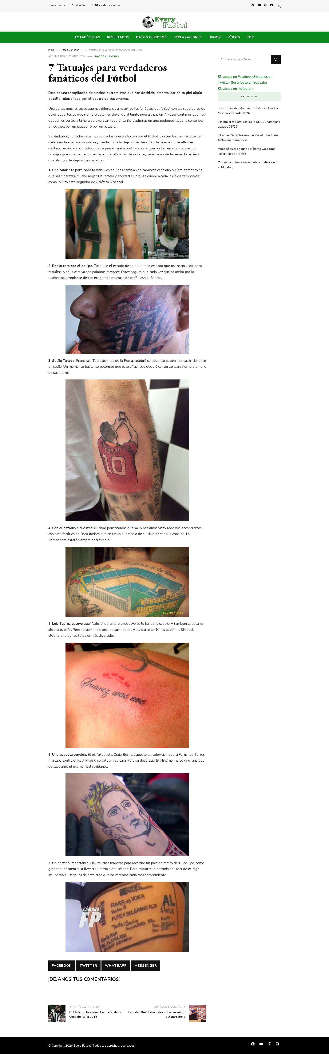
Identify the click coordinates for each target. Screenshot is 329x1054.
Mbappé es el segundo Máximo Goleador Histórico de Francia (246, 151)
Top (250, 37)
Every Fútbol (82, 1046)
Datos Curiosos (151, 37)
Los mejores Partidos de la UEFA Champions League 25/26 (249, 124)
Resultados (118, 37)
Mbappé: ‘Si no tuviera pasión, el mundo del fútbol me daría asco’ (248, 137)
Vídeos (234, 37)
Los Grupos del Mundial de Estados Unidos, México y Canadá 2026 (248, 110)
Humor (214, 37)
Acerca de (58, 5)
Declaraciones (187, 37)
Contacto (78, 5)
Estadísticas (87, 37)
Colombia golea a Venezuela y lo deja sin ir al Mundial (248, 164)
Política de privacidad (106, 5)
